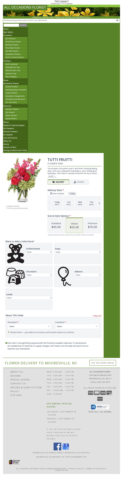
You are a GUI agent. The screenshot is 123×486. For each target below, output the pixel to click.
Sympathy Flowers (11, 83)
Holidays (7, 61)
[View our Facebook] (57, 450)
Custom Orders (9, 147)
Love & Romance (10, 138)
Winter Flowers (11, 115)
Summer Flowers (12, 109)
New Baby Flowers (12, 48)
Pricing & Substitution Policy (15, 150)
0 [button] (118, 20)
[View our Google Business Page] (65, 450)
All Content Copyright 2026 (30, 469)
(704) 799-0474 (42, 20)
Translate (68, 3)
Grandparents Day (12, 67)
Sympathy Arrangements (15, 96)
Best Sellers (8, 32)
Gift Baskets (8, 128)
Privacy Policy (76, 469)
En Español (8, 135)
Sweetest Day (10, 73)
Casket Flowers (11, 93)
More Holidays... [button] (11, 76)
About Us (7, 141)
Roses (5, 80)
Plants (6, 122)
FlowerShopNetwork (56, 469)
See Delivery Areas (102, 362)
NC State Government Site (74, 457)
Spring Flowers (11, 118)
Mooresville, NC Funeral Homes (48, 453)
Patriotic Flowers (10, 131)
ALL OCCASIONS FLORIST (25, 7)
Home (5, 29)
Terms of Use (61, 470)
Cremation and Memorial (15, 99)
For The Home (11, 102)
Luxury (6, 144)
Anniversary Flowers (13, 41)
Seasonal (7, 106)
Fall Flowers (10, 112)
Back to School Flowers (14, 57)
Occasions (7, 35)
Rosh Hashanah (11, 64)
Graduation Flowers (13, 54)
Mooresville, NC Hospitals (77, 453)
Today (72, 193)
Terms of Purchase (95, 469)
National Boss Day (12, 70)
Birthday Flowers (11, 45)
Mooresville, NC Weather (48, 457)
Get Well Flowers (11, 51)
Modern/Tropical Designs (14, 125)
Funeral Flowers (11, 86)
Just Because (10, 38)
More (51, 176)
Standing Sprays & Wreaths (16, 90)
